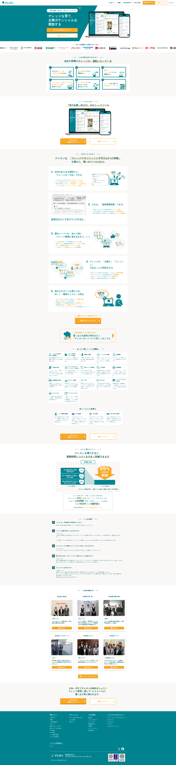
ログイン (52, 746)
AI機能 (51, 719)
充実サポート (72, 721)
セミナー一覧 (91, 721)
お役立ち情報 (137, 2)
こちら (58, 421)
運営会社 (90, 717)
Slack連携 (52, 730)
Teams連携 (52, 732)
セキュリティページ (64, 577)
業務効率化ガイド (92, 724)
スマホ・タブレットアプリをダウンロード (117, 717)
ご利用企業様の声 (54, 721)
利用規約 (90, 726)
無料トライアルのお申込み (55, 728)
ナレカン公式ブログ (92, 719)
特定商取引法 (91, 730)
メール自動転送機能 (54, 734)
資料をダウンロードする (55, 726)
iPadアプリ (110, 724)
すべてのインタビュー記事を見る (89, 676)
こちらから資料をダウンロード (93, 507)
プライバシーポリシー (93, 728)
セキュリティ (53, 724)
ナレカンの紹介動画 (54, 736)
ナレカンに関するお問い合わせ (76, 717)
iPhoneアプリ (111, 719)
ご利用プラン (53, 717)
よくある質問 (72, 719)
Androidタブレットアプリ (113, 726)
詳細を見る (63, 628)
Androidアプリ (111, 721)
